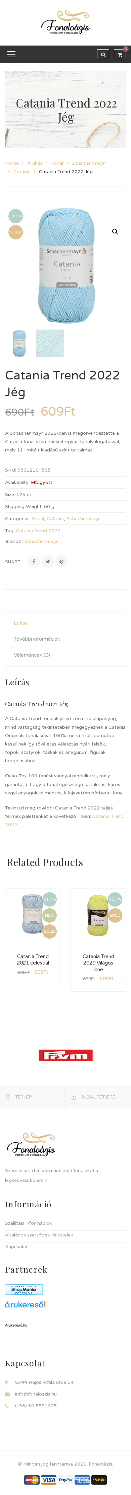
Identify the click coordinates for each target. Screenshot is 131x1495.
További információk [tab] (37, 639)
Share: (13, 562)
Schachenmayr (88, 163)
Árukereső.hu (16, 1325)
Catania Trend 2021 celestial (33, 959)
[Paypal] (65, 1479)
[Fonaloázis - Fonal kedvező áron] (65, 22)
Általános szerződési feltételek (39, 1235)
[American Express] (82, 1479)
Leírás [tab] (21, 623)
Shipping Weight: (24, 506)
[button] (115, 232)
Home (12, 163)
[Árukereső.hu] (65, 1306)
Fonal (57, 163)
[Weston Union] (99, 1479)
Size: (10, 494)
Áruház (35, 163)
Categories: (18, 518)
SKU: (10, 470)
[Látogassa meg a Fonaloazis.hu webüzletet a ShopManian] (24, 1289)
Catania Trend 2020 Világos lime (98, 963)
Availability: (17, 482)
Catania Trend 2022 (38, 530)
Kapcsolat (16, 1247)
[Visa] (48, 1479)
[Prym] (66, 1055)
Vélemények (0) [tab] (32, 655)
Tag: (9, 530)
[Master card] (32, 1479)
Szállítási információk (28, 1223)
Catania (22, 171)
